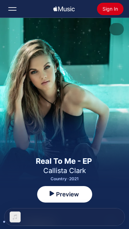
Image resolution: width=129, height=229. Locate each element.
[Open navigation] (12, 8)
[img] (64, 9)
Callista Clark (64, 171)
